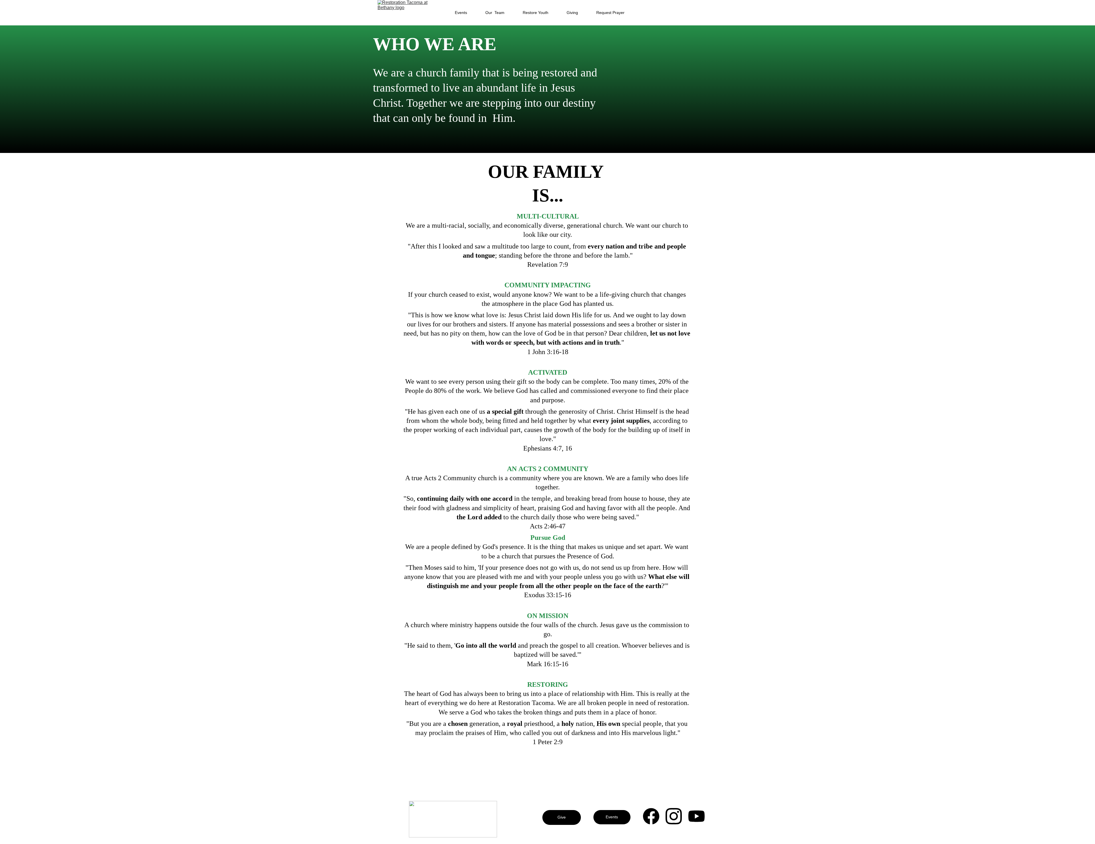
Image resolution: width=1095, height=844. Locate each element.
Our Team (494, 12)
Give (561, 817)
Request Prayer (610, 12)
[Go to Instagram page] (677, 816)
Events (461, 12)
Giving (572, 12)
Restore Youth (535, 12)
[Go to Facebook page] (654, 816)
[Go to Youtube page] (696, 816)
